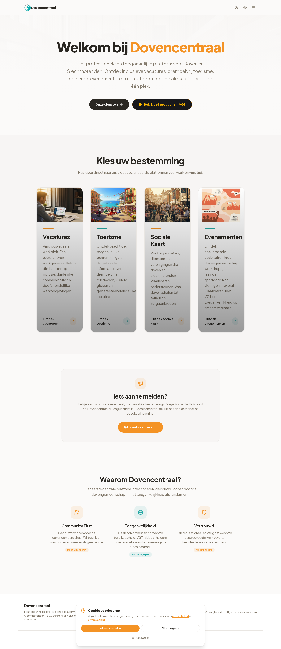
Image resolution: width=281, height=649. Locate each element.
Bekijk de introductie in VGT (165, 104)
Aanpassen (142, 637)
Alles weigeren (170, 628)
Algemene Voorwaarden (242, 612)
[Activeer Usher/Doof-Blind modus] (244, 7)
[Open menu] (253, 7)
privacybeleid (96, 619)
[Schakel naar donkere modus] (236, 7)
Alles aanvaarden (110, 628)
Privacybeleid (213, 612)
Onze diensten (106, 104)
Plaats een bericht (143, 427)
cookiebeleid (180, 616)
